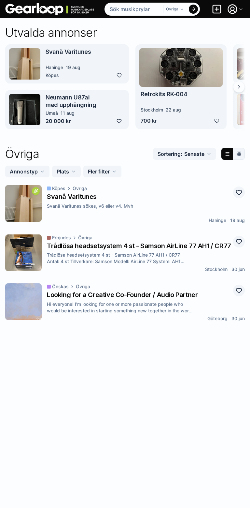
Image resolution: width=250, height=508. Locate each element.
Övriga (80, 188)
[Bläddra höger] (239, 87)
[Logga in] (235, 9)
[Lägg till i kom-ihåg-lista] (119, 75)
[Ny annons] (216, 9)
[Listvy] (227, 154)
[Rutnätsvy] (239, 154)
